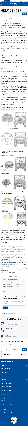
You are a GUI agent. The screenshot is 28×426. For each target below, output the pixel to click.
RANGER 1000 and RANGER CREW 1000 (11, 251)
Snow (11, 1)
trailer (12, 313)
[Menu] (1, 4)
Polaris (2, 1)
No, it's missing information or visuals (13, 282)
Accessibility (3, 409)
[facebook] (1, 412)
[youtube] (11, 412)
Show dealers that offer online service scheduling (14, 357)
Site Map (3, 400)
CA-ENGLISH (4, 372)
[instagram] (4, 412)
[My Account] (23, 4)
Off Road (7, 1)
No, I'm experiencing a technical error (13, 289)
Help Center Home (5, 18)
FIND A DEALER (5, 368)
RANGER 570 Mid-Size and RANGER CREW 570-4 (13, 249)
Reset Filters (24, 354)
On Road (16, 1)
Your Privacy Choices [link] (5, 404)
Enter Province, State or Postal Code (11, 347)
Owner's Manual (21, 37)
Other (5, 291)
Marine (21, 1)
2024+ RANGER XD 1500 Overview (14, 39)
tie (14, 313)
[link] (14, 379)
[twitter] (8, 412)
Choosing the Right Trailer (11, 257)
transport (9, 313)
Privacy (2, 402)
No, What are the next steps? (11, 286)
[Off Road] (14, 4)
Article (10, 18)
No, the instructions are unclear (12, 284)
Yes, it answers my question (11, 279)
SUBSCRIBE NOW (5, 365)
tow (6, 313)
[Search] (21, 4)
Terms (2, 406)
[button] (14, 323)
